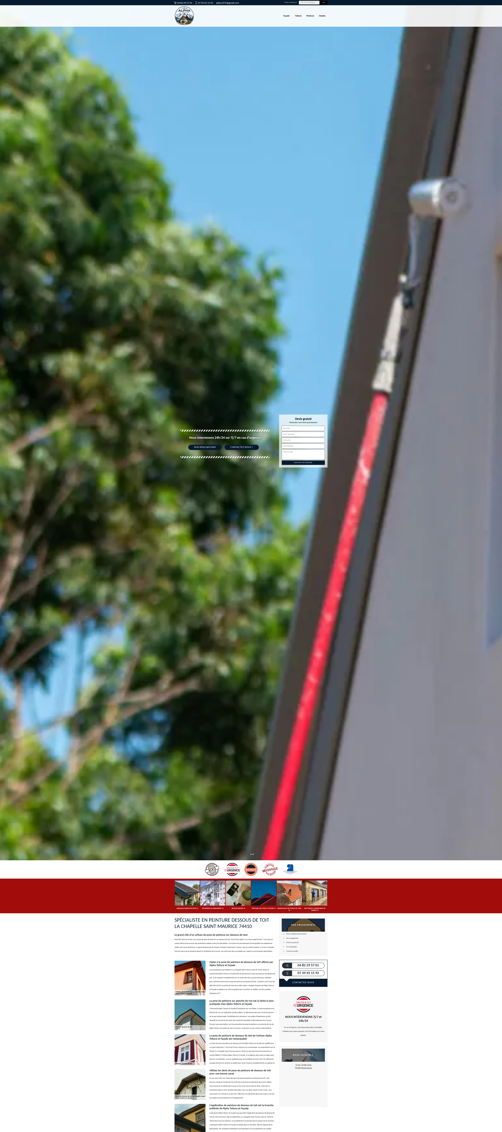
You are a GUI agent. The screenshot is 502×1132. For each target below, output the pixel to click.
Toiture (298, 16)
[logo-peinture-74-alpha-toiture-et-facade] (184, 16)
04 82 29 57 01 (184, 3)
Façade (286, 16)
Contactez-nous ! (241, 447)
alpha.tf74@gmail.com (227, 3)
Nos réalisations (205, 447)
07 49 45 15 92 (205, 3)
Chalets (322, 16)
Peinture (310, 16)
